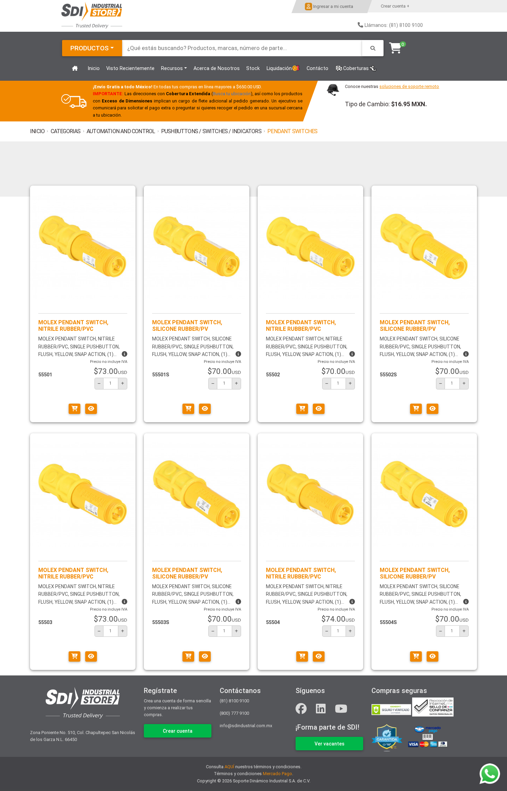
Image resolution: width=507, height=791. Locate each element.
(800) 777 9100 (234, 713)
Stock (253, 68)
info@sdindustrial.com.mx (246, 725)
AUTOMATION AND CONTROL (121, 131)
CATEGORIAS (66, 131)
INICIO (37, 131)
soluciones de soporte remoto (409, 86)
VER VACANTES (330, 743)
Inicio (94, 68)
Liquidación (279, 68)
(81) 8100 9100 (234, 700)
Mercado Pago (277, 773)
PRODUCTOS (89, 48)
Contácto (317, 68)
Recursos (172, 68)
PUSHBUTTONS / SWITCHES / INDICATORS (211, 131)
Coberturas (356, 68)
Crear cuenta (177, 731)
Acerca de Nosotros (216, 68)
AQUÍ (229, 766)
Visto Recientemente (130, 68)
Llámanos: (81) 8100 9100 (394, 25)
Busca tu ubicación (231, 93)
